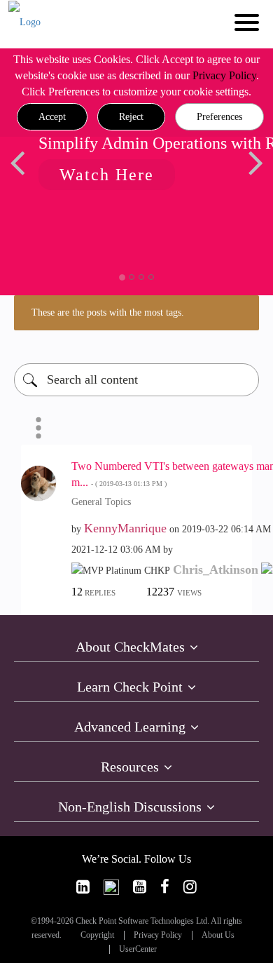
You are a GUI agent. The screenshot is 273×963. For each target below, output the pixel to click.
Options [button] (38, 427)
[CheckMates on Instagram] (190, 887)
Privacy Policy (224, 75)
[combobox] (136, 379)
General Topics (101, 502)
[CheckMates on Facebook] (165, 887)
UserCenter (138, 949)
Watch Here (106, 175)
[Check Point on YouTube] (139, 887)
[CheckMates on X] (111, 887)
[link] (83, 887)
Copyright (97, 935)
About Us (218, 935)
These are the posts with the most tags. (107, 312)
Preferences (219, 117)
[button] (52, 117)
